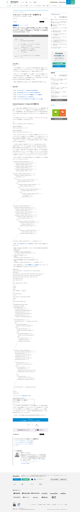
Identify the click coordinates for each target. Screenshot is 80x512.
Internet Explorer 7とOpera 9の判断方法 (27, 40)
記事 (26, 2)
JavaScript (14, 21)
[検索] (15, 5)
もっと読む (16, 445)
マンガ (60, 5)
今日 (55, 17)
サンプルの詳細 (23, 52)
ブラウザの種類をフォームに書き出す (32, 264)
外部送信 (66, 504)
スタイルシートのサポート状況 (26, 45)
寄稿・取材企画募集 (54, 479)
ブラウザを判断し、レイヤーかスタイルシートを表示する (30, 44)
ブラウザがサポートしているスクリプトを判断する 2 (24, 443)
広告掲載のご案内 (63, 479)
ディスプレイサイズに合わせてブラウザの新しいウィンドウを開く (30, 99)
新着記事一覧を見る (59, 100)
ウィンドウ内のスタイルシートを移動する (27, 48)
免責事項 (44, 504)
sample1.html (24, 395)
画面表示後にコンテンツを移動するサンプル (28, 50)
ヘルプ (31, 504)
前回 (27, 75)
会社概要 (48, 504)
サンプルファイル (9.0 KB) (23, 25)
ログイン (59, 66)
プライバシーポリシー (60, 504)
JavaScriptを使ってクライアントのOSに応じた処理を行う (28, 92)
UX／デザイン (54, 5)
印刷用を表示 (16, 434)
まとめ (21, 57)
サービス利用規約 (53, 504)
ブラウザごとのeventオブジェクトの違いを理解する (24, 442)
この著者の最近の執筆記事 (25, 463)
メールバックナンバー (60, 60)
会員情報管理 (40, 504)
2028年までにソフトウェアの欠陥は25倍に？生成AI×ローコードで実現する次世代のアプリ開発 (59, 80)
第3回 (24, 108)
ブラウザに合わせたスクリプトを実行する (25, 96)
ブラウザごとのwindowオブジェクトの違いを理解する (24, 440)
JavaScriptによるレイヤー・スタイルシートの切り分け (30, 47)
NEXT (37, 424)
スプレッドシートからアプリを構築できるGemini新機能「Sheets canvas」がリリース (60, 22)
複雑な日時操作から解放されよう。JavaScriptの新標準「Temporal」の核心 (60, 31)
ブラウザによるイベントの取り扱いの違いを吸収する (27, 90)
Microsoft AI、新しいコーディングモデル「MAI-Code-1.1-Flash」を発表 (60, 37)
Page (16, 48)
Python (44, 5)
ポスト (42, 21)
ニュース (22, 2)
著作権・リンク (35, 504)
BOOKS (34, 2)
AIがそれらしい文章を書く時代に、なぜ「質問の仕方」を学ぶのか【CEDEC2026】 (59, 92)
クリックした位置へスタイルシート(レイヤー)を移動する (30, 55)
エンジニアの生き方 (37, 5)
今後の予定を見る (60, 118)
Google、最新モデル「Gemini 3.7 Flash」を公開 (60, 19)
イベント (30, 2)
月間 (63, 17)
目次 (30, 35)
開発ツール (49, 5)
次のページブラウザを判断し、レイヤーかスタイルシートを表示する (30, 420)
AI (17, 5)
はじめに (21, 39)
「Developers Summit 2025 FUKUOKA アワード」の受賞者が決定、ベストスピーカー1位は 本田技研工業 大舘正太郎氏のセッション (60, 41)
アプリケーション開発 (24, 5)
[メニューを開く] (7, 2)
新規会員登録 (59, 63)
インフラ (30, 5)
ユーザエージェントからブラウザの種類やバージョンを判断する (29, 94)
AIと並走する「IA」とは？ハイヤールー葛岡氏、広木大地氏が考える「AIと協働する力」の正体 (59, 88)
